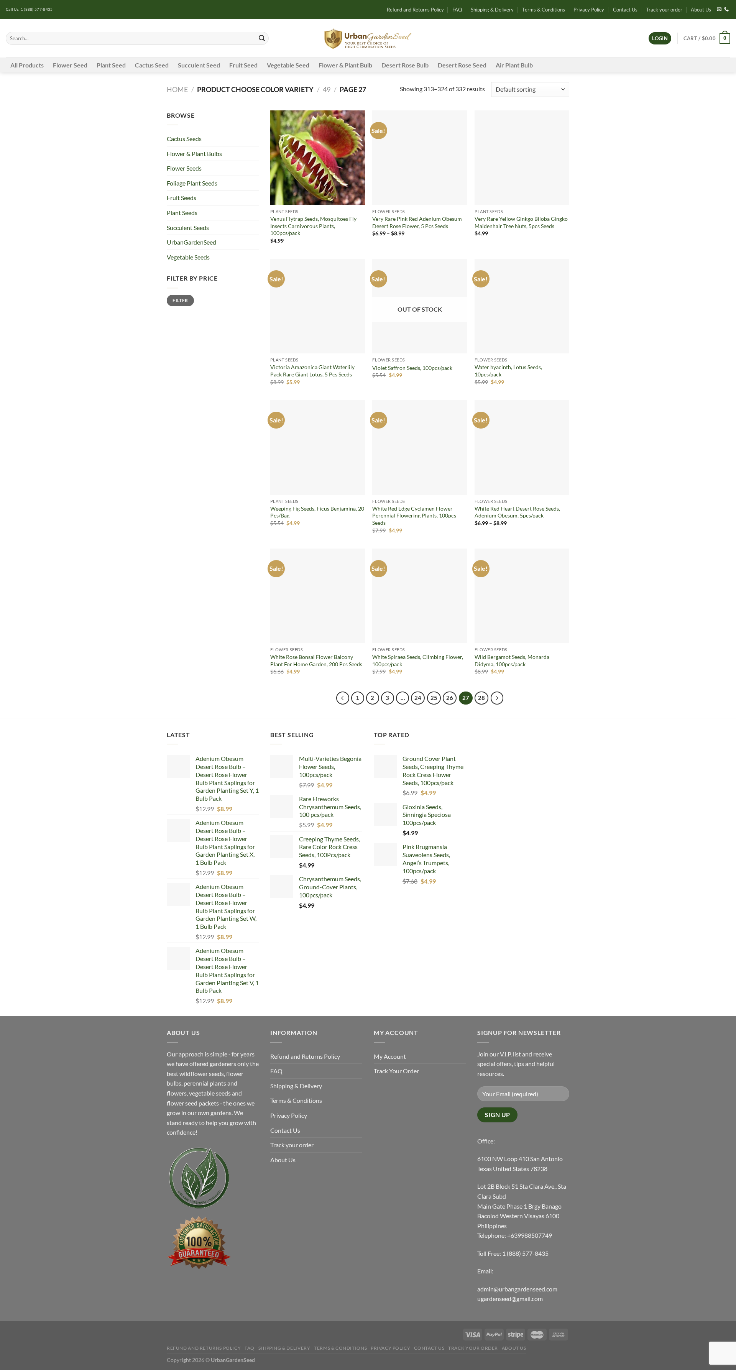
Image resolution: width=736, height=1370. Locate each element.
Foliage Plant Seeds (192, 183)
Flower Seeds (184, 168)
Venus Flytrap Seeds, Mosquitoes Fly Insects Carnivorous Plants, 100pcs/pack (313, 225)
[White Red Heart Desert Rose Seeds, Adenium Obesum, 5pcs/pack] (522, 447)
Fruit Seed (243, 65)
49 (326, 89)
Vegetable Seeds (188, 257)
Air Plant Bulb (514, 65)
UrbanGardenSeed (191, 242)
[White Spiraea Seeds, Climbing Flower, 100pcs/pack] (419, 596)
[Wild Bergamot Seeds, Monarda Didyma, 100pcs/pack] (522, 596)
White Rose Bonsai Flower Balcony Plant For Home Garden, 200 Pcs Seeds (316, 660)
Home (177, 89)
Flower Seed (70, 65)
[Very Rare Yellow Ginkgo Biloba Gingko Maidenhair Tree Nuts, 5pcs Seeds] (522, 157)
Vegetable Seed (288, 65)
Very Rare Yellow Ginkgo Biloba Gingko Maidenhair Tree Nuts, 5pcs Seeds (521, 222)
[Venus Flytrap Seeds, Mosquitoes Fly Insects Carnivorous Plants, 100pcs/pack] (317, 157)
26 (449, 697)
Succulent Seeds (188, 227)
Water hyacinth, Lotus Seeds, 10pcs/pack (508, 371)
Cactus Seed (152, 65)
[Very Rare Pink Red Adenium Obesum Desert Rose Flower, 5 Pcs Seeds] (419, 157)
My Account (390, 1056)
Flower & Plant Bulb (345, 65)
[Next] (497, 698)
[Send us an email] (719, 9)
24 (417, 697)
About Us (701, 10)
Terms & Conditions (543, 10)
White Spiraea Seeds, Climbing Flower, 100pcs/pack (417, 660)
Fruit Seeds (181, 197)
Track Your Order (396, 1070)
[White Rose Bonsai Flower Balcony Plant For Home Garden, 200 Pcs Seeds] (317, 596)
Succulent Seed (199, 65)
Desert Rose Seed (462, 65)
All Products (27, 65)
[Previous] (342, 698)
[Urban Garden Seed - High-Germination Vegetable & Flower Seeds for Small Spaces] (368, 38)
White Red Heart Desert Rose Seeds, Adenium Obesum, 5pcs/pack (517, 512)
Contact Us (625, 10)
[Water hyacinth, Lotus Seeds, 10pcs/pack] (522, 306)
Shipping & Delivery (492, 10)
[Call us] (726, 9)
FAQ (457, 10)
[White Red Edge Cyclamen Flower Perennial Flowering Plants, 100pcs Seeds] (419, 447)
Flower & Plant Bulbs (194, 153)
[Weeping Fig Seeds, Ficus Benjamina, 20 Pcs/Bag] (317, 447)
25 (433, 697)
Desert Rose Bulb (405, 65)
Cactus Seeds (184, 138)
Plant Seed (111, 65)
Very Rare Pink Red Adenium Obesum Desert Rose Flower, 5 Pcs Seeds (417, 222)
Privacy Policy (588, 10)
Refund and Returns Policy (415, 10)
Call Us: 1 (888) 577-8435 (29, 9)
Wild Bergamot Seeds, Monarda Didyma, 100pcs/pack (512, 660)
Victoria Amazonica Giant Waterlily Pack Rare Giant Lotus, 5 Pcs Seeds (312, 371)
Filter (180, 300)
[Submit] (261, 38)
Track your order (664, 10)
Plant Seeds (182, 212)
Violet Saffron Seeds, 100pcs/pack (412, 368)
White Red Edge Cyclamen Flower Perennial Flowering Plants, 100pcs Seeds (414, 515)
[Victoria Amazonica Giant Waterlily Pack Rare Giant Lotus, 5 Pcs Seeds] (317, 306)
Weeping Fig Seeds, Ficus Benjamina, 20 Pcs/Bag (317, 512)
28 (481, 697)
